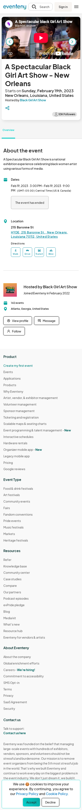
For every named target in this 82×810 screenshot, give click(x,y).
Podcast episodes (16, 598)
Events (8, 372)
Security (9, 708)
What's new (11, 624)
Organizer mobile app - (22, 449)
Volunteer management (20, 404)
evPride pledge (14, 605)
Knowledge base (15, 566)
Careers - (19, 670)
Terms (7, 689)
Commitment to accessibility (23, 676)
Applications (12, 378)
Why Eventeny (13, 391)
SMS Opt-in (11, 683)
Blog (6, 611)
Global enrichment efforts (21, 663)
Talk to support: (14, 731)
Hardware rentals (15, 443)
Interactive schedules (18, 437)
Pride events (12, 521)
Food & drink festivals (18, 488)
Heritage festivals (15, 540)
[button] (40, 7)
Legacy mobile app (16, 456)
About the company (17, 657)
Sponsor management (19, 411)
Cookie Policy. (57, 793)
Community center (16, 572)
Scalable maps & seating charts (24, 424)
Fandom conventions (18, 514)
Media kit (9, 618)
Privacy (8, 695)
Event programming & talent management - (37, 430)
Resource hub (12, 631)
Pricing (8, 462)
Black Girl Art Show (33, 100)
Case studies (12, 579)
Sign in (63, 7)
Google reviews (14, 469)
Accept (31, 802)
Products (9, 385)
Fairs (6, 508)
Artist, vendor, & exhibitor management (30, 398)
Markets (9, 534)
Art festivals (11, 495)
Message (49, 321)
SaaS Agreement (15, 702)
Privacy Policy (27, 793)
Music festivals (13, 527)
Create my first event (18, 365)
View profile (20, 321)
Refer (7, 560)
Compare (10, 585)
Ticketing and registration (21, 417)
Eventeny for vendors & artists (24, 637)
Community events (16, 501)
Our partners (12, 592)
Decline (50, 802)
